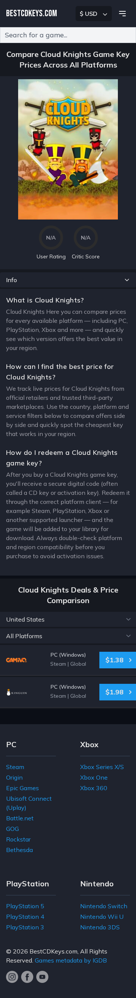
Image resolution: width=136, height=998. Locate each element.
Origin (14, 777)
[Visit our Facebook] (27, 977)
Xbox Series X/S (102, 767)
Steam (15, 767)
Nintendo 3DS (100, 927)
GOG (12, 828)
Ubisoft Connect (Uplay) (29, 803)
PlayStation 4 (25, 916)
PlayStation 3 (25, 927)
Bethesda (19, 850)
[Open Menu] (122, 13)
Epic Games (22, 788)
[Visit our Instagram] (12, 977)
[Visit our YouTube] (42, 977)
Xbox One (94, 777)
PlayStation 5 (25, 906)
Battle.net (20, 818)
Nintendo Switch (103, 906)
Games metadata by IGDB (71, 960)
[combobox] (68, 35)
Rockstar (18, 839)
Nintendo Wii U (102, 916)
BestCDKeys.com (53, 951)
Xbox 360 (93, 788)
